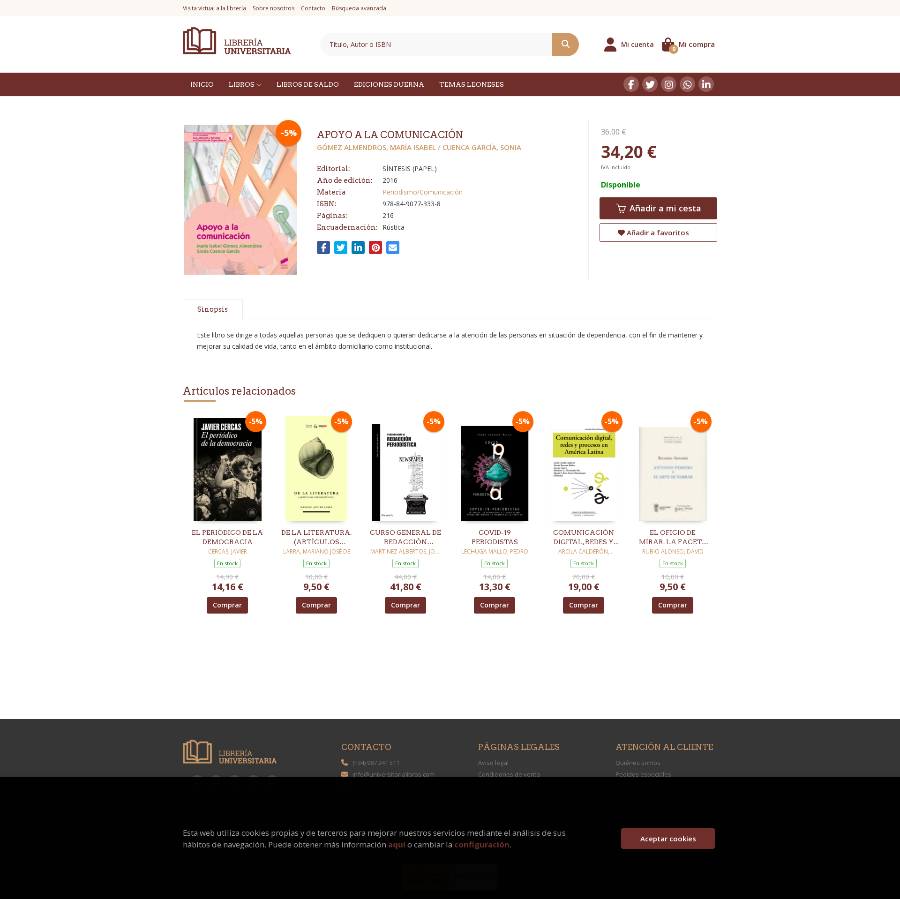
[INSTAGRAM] (668, 84)
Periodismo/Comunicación (422, 191)
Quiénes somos (637, 762)
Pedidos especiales (643, 774)
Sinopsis (212, 309)
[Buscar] (565, 44)
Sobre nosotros (273, 8)
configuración (482, 844)
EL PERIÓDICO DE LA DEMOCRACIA (227, 537)
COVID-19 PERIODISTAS (495, 537)
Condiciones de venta (509, 774)
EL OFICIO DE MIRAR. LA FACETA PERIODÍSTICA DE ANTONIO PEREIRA (673, 538)
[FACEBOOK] (631, 84)
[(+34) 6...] (687, 84)
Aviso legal (493, 762)
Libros (242, 84)
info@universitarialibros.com (393, 774)
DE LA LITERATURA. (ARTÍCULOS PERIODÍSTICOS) (316, 538)
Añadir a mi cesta (664, 208)
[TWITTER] (650, 84)
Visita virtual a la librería (214, 8)
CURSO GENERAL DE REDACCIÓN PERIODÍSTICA (405, 538)
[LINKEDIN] (706, 84)
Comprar (227, 604)
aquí (396, 844)
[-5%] (228, 467)
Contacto (313, 8)
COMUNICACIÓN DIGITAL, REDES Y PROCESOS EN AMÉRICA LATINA (584, 538)
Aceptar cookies (668, 838)
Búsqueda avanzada (359, 8)
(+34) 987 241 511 (375, 762)
